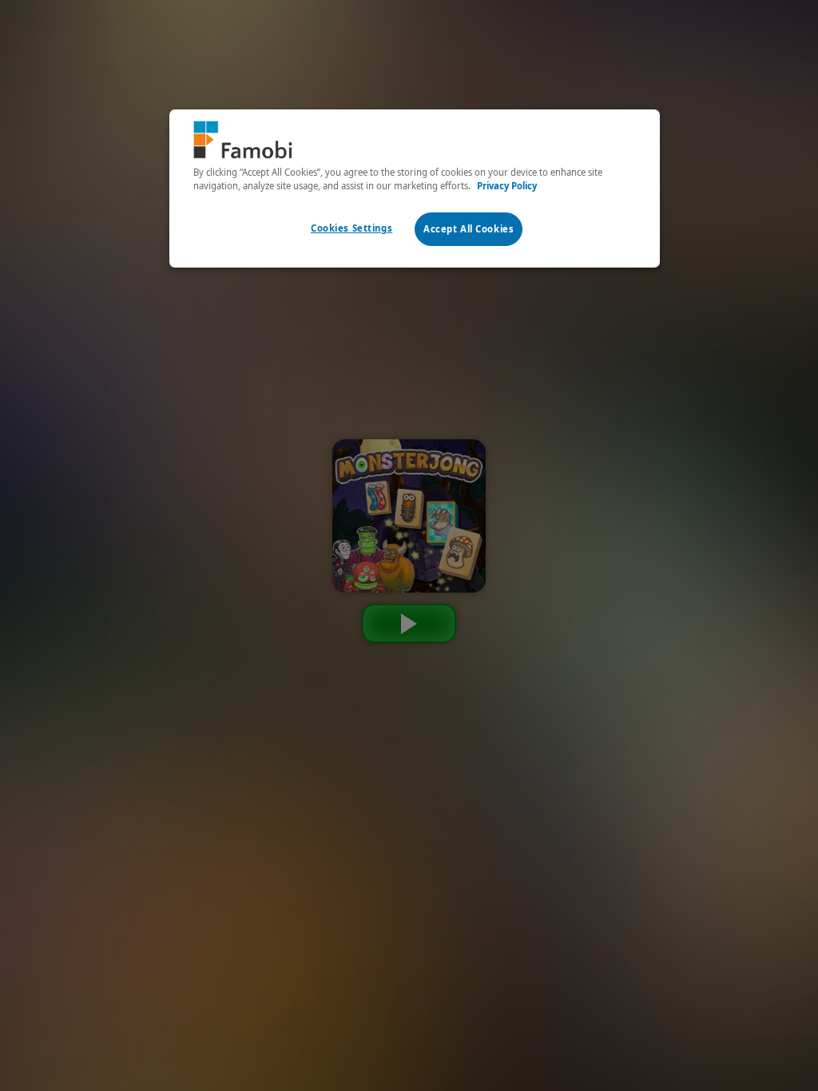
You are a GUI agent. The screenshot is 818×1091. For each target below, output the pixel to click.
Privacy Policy (507, 186)
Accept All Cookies (468, 229)
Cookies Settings (351, 228)
